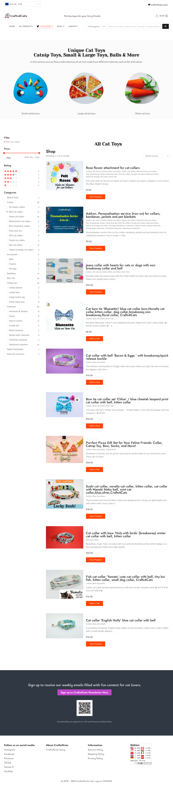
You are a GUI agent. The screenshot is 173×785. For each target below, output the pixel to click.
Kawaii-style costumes (95, 228)
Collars (89, 171)
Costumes (129, 226)
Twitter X (9, 766)
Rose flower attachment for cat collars (113, 167)
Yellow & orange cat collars (97, 177)
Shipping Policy (96, 753)
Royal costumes (154, 226)
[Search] (165, 26)
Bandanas (121, 226)
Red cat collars (153, 174)
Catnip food (111, 449)
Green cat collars (129, 171)
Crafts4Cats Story (55, 749)
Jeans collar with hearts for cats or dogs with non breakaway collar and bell (120, 267)
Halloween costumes (131, 228)
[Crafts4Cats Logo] (16, 15)
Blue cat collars (13, 142)
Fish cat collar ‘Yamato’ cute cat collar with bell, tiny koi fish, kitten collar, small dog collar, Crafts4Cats (125, 578)
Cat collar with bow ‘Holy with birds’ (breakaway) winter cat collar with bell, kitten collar (126, 534)
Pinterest (9, 758)
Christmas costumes (113, 228)
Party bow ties (112, 174)
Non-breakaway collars (96, 174)
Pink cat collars (124, 174)
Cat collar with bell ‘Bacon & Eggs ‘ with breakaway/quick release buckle (127, 357)
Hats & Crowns (140, 226)
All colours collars (100, 171)
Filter (8, 158)
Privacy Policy (95, 758)
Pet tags (112, 226)
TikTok (7, 762)
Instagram (9, 749)
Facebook (9, 753)
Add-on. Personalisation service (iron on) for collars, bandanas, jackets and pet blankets (123, 215)
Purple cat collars (138, 174)
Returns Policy (95, 749)
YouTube (8, 771)
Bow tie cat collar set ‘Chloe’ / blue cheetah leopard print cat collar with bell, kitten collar (127, 401)
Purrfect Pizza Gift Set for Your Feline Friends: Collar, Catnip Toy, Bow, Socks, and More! (124, 444)
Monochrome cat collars (147, 171)
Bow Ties (113, 177)
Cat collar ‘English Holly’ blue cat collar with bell (120, 620)
